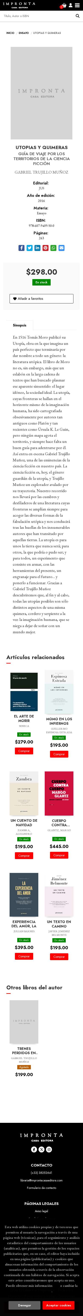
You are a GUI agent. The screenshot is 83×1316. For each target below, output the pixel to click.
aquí (56, 1285)
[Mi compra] (64, 5)
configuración (41, 1290)
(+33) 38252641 (41, 1173)
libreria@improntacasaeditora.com (41, 1180)
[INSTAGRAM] (49, 1149)
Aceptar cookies (58, 1305)
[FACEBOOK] (34, 1149)
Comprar (24, 751)
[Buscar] (77, 16)
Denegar (24, 1305)
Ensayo (24, 33)
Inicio (10, 33)
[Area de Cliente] (71, 5)
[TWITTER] (41, 1149)
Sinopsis (19, 325)
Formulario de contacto (41, 1188)
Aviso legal (41, 1211)
